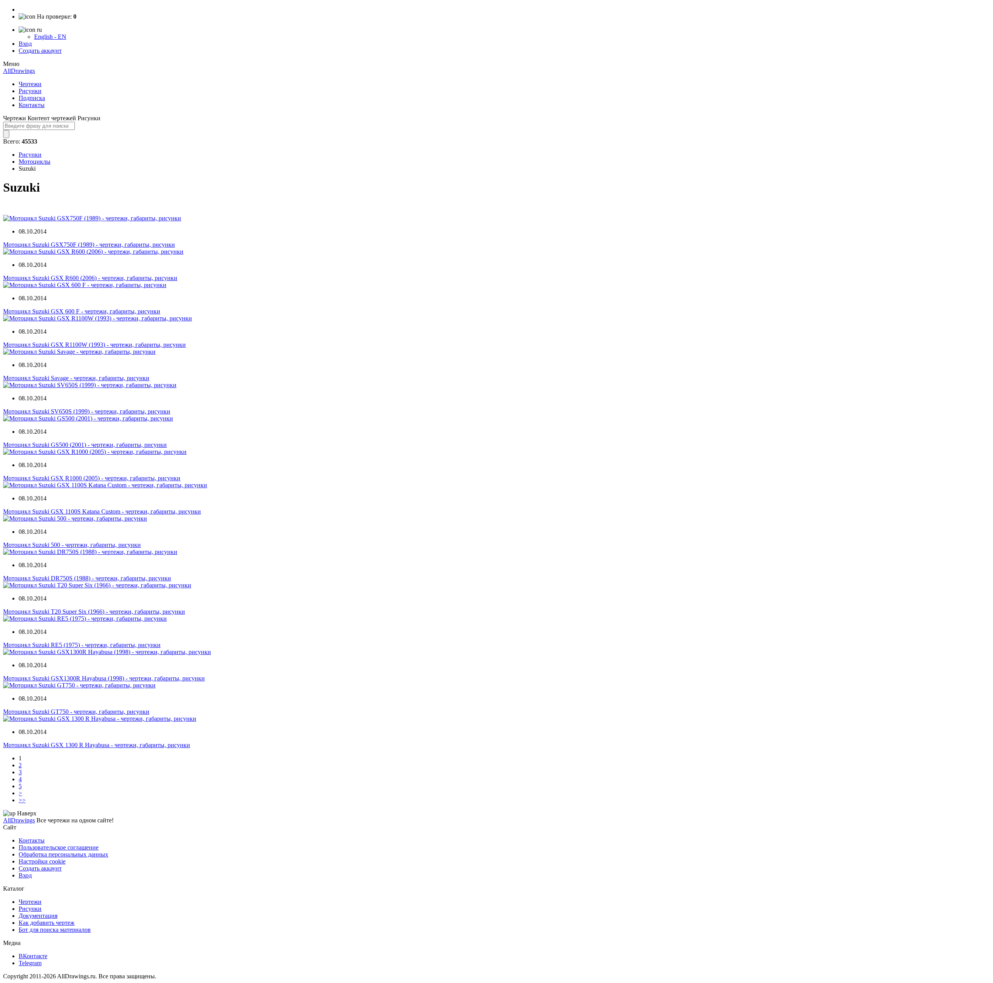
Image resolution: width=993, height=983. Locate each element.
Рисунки (30, 91)
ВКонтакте (33, 956)
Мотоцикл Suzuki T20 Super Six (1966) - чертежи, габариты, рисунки (94, 611)
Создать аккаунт (40, 50)
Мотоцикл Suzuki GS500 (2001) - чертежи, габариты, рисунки (85, 444)
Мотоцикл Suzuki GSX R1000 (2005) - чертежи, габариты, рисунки (91, 478)
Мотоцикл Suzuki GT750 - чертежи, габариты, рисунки (76, 711)
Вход (25, 43)
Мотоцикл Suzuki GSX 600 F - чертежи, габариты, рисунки (81, 311)
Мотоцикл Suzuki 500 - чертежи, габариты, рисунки (72, 545)
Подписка (32, 98)
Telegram (30, 963)
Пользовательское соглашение (59, 847)
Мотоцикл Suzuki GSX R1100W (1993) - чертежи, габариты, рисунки (94, 344)
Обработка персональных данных (63, 854)
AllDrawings (19, 70)
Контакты (32, 105)
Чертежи (30, 84)
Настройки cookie (42, 861)
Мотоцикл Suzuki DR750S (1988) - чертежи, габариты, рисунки (87, 578)
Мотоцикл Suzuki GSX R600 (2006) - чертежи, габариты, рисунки (90, 278)
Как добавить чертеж (46, 922)
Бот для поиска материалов (55, 929)
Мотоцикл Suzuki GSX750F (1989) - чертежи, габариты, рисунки (89, 244)
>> (22, 800)
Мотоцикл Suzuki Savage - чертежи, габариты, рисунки (76, 378)
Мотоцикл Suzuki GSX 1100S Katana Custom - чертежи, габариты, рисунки (102, 511)
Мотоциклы (34, 161)
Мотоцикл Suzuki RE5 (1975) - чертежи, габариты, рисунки (82, 645)
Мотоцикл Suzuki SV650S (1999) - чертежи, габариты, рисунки (86, 411)
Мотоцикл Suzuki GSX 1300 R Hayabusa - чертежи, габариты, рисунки (96, 745)
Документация (38, 915)
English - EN (50, 36)
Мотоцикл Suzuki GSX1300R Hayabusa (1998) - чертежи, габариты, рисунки (104, 678)
